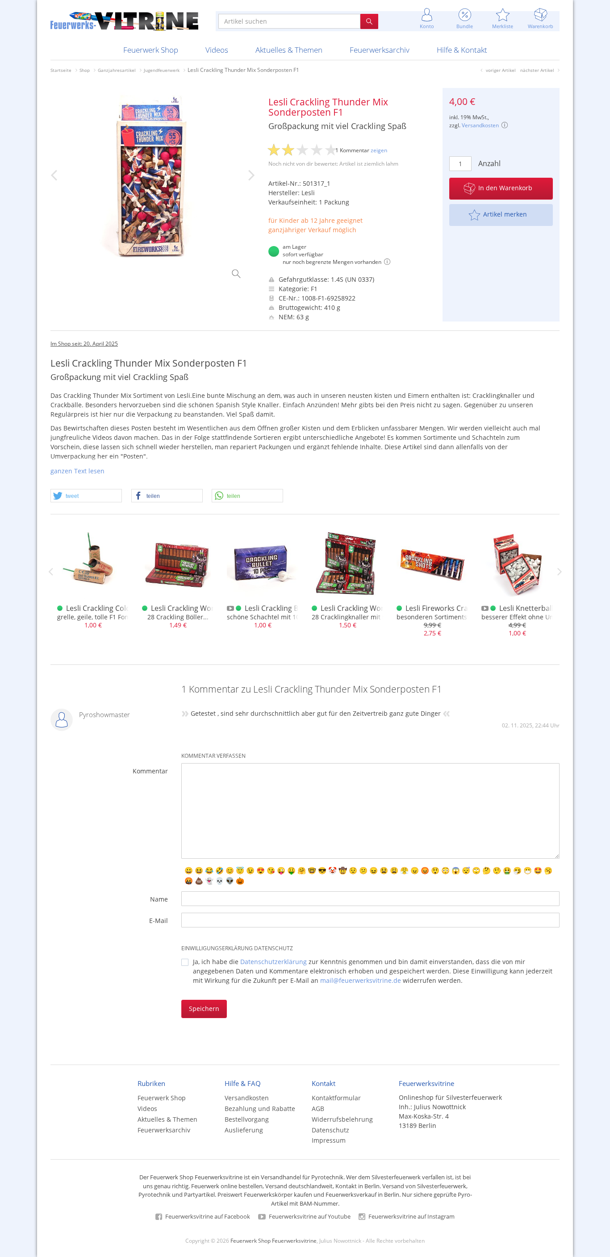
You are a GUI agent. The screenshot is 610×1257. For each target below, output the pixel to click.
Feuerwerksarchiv (379, 50)
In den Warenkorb (505, 188)
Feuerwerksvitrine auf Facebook (207, 1216)
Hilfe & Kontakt (462, 50)
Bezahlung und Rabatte (260, 1108)
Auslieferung (244, 1130)
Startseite (60, 70)
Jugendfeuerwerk (162, 70)
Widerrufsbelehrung (342, 1119)
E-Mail (158, 920)
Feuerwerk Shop (150, 50)
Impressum (329, 1140)
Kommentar (150, 771)
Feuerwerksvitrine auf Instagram (411, 1216)
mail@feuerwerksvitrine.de (360, 980)
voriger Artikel (501, 70)
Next (559, 571)
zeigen (379, 150)
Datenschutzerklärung (273, 961)
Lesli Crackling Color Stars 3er (116, 608)
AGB (318, 1108)
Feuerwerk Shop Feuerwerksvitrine (273, 1240)
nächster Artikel (537, 70)
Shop (84, 70)
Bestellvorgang (247, 1119)
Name (159, 899)
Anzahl (487, 163)
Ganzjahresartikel (117, 70)
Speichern (204, 1008)
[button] (86, 496)
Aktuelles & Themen (288, 50)
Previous (50, 571)
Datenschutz (330, 1130)
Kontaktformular (336, 1098)
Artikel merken (505, 214)
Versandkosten (480, 125)
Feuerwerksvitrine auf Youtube (309, 1216)
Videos (216, 50)
